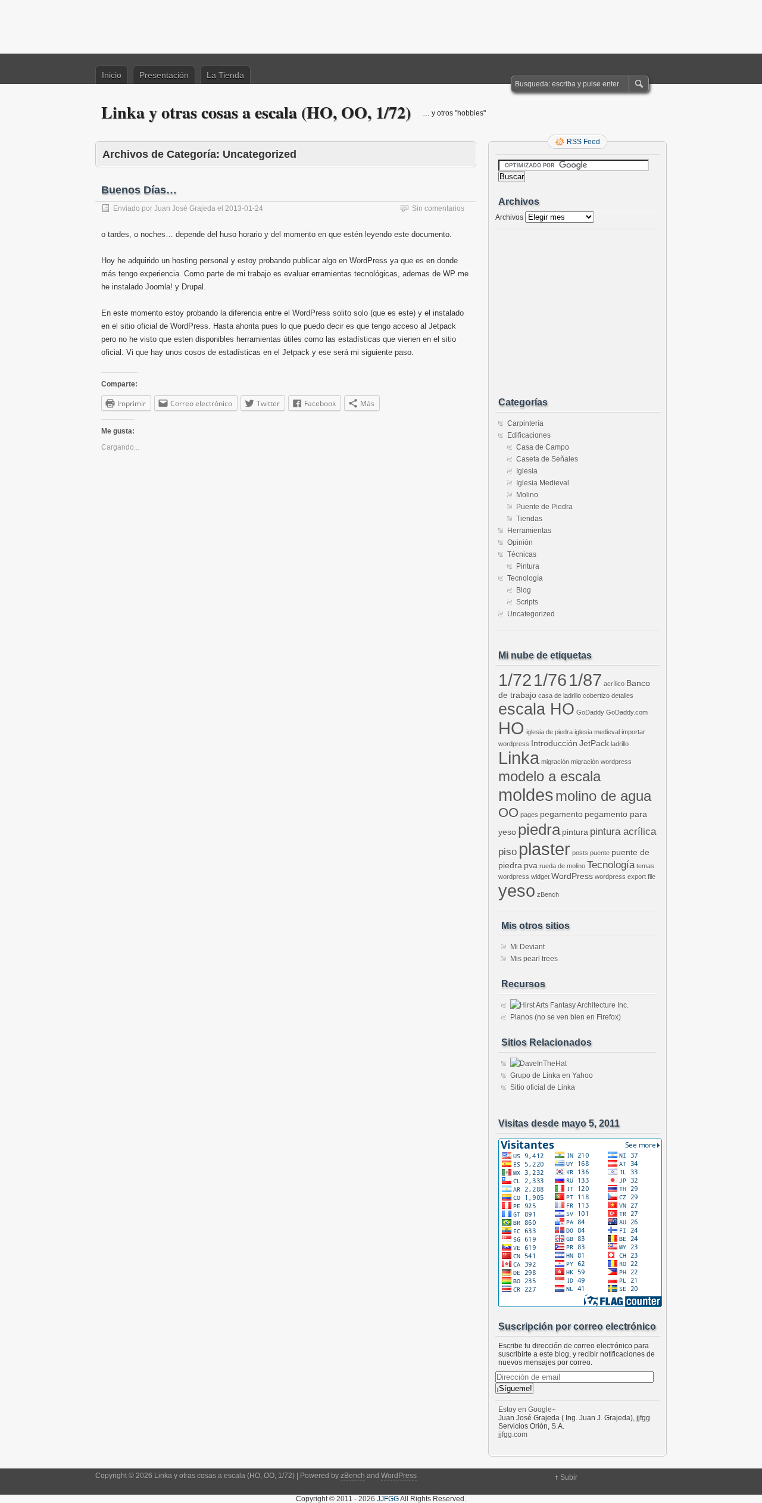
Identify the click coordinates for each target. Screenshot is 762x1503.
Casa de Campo (542, 447)
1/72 (515, 680)
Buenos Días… (139, 190)
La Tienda (225, 75)
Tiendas (529, 518)
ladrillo (620, 743)
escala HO (536, 709)
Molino (527, 495)
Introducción (554, 743)
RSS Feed (583, 142)
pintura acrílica (623, 831)
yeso (516, 890)
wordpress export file (625, 876)
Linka (518, 758)
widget (540, 876)
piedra (539, 829)
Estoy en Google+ (527, 1409)
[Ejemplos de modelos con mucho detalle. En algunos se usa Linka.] (538, 1063)
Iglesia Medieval (542, 483)
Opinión (520, 542)
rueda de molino (562, 865)
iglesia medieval (597, 731)
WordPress (572, 876)
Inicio (111, 75)
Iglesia (527, 471)
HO (511, 728)
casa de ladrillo (559, 695)
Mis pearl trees (534, 959)
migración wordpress (601, 761)
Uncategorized (531, 614)
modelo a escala (549, 776)
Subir (568, 1477)
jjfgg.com (512, 1434)
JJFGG (388, 1499)
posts (580, 852)
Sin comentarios (438, 208)
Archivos (509, 217)
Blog (523, 590)
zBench (548, 894)
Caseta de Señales (547, 459)
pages (529, 814)
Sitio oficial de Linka (542, 1087)
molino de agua (603, 796)
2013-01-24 (244, 208)
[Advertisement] (381, 27)
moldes (526, 794)
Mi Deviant (527, 947)
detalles (622, 695)
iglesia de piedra (549, 731)
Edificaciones (529, 435)
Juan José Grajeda (185, 208)
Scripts (527, 602)
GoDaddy (590, 712)
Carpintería (525, 423)
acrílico (614, 683)
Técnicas (521, 554)
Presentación (164, 75)
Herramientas (529, 530)
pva (531, 865)
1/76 (550, 680)
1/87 (585, 680)
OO (508, 812)
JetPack (594, 743)
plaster (544, 849)
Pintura (527, 566)
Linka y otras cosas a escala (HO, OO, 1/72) (256, 112)
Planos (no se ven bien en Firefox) (565, 1017)
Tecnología (525, 578)
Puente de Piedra (544, 507)
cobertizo (596, 695)
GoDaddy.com (627, 712)
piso (507, 851)
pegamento (561, 814)
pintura (575, 832)
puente (600, 852)
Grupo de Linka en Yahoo (551, 1075)
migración (555, 761)
